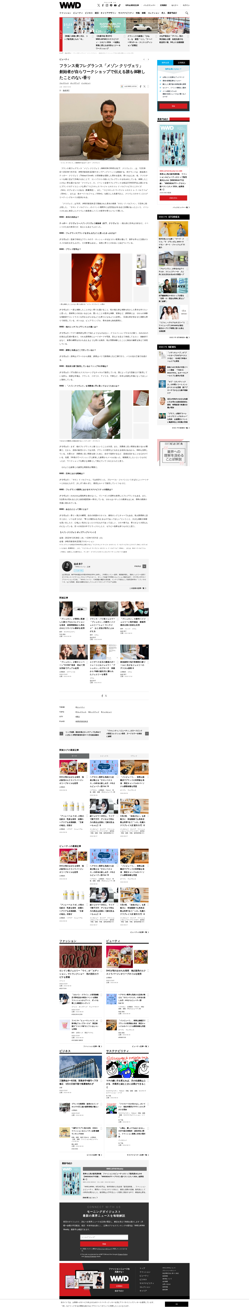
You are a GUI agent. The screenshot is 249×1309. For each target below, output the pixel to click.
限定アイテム (89, 1033)
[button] (187, 13)
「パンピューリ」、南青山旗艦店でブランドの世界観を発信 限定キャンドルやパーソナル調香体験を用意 (132, 781)
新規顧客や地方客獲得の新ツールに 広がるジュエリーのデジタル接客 (133, 665)
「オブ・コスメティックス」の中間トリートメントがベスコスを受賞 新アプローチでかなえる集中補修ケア (177, 387)
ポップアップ (75, 83)
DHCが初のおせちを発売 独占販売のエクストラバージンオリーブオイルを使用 (71, 780)
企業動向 (62, 672)
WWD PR (179, 337)
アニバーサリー (94, 1007)
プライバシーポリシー (104, 1249)
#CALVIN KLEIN (77, 1014)
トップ (142, 1268)
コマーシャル (71, 672)
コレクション (153, 13)
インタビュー (86, 83)
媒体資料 (165, 1289)
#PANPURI (122, 1037)
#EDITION (62, 988)
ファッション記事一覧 (91, 1046)
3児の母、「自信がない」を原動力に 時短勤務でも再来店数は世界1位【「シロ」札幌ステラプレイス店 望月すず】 (132, 820)
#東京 (78, 717)
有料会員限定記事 (132, 5)
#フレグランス (81, 712)
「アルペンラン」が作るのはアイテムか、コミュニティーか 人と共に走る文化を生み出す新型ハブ (171, 271)
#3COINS (75, 1149)
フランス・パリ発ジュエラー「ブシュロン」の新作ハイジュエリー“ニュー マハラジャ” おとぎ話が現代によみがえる (102, 625)
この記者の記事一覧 (136, 588)
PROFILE (137, 566)
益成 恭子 (66, 90)
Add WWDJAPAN (130, 86)
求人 (163, 13)
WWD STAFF (63, 674)
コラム (96, 635)
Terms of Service (90, 1256)
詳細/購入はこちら (89, 1197)
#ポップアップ (93, 712)
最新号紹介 (172, 13)
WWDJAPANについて (168, 1268)
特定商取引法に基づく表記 (170, 1273)
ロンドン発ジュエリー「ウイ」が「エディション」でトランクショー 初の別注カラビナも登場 (79, 973)
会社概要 (165, 1281)
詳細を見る (173, 198)
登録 (173, 106)
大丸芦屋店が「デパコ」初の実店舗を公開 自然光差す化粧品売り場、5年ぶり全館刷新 (171, 39)
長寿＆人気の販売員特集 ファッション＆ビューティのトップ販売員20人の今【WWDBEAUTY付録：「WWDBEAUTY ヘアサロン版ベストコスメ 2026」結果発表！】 (113, 1176)
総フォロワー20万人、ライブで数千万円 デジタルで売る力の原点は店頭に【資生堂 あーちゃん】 (102, 820)
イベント (62, 981)
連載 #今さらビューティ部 (106, 792)
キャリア (103, 829)
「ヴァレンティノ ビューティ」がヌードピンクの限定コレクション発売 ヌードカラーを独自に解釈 (124, 733)
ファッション (65, 13)
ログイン (186, 5)
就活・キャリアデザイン (105, 13)
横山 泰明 (75, 1144)
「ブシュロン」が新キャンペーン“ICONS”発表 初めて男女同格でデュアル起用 (72, 665)
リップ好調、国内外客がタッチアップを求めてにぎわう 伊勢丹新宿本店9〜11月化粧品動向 (83, 733)
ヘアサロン (93, 790)
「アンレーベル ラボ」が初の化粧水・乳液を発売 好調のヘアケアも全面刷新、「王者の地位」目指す (71, 820)
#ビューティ (80, 707)
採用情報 (165, 1287)
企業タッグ (79, 1033)
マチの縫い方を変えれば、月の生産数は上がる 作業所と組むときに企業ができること (126, 1083)
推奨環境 (165, 1276)
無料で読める (84, 1137)
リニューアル (78, 829)
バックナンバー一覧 (180, 207)
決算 (60, 1087)
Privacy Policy (122, 1254)
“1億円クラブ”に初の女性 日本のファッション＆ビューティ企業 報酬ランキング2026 (85, 1131)
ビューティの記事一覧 (138, 932)
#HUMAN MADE (77, 1040)
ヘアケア (69, 829)
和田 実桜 (121, 1012)
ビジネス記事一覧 (93, 1155)
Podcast (108, 790)
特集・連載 (141, 13)
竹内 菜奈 (62, 634)
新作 (60, 632)
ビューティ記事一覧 (139, 1046)
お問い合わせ (166, 1284)
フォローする (79, 570)
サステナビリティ (126, 13)
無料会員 (165, 63)
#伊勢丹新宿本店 (82, 721)
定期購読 (163, 5)
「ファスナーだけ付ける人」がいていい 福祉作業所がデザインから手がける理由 (131, 1107)
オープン (123, 790)
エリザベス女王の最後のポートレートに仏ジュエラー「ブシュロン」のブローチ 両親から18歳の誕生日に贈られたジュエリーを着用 (102, 668)
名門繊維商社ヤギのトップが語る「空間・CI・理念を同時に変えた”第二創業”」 (172, 298)
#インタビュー (106, 712)
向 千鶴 (108, 1096)
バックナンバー (149, 5)
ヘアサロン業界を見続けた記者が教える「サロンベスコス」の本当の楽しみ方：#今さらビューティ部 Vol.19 (102, 781)
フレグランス (64, 83)
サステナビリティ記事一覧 (137, 1155)
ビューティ (78, 13)
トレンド (127, 629)
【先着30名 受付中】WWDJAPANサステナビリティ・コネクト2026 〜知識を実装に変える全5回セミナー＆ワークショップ (108, 42)
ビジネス (89, 13)
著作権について (167, 1278)
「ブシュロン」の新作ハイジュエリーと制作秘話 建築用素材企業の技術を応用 (133, 622)
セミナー (174, 5)
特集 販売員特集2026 (106, 833)
